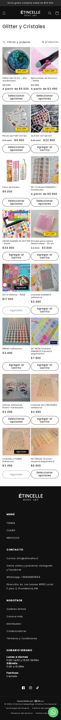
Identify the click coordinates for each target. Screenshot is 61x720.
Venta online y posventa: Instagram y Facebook (29, 567)
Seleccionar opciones (16, 97)
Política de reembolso (43, 708)
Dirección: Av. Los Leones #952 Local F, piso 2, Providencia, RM (30, 586)
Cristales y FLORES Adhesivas (12, 460)
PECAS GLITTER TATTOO (14, 136)
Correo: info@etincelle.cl (22, 558)
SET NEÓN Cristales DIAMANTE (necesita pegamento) (41, 351)
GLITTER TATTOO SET (41, 136)
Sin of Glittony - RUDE (13, 295)
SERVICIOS (13, 537)
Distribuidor (14, 623)
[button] (4, 13)
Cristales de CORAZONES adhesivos (44, 406)
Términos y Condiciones (22, 638)
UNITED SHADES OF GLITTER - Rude (16, 242)
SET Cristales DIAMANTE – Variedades (44, 188)
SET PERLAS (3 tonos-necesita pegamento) (42, 460)
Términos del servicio (22, 713)
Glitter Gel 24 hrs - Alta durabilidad (14, 79)
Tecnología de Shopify (17, 708)
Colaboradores (16, 631)
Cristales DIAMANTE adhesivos (41, 296)
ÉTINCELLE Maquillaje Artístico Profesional (34, 704)
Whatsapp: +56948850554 (23, 577)
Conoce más (15, 616)
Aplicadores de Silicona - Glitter (44, 79)
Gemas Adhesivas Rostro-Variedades (12, 406)
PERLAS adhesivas (12, 348)
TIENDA (11, 523)
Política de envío (44, 713)
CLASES (11, 530)
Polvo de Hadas (10, 187)
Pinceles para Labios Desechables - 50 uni (42, 242)
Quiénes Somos (16, 609)
